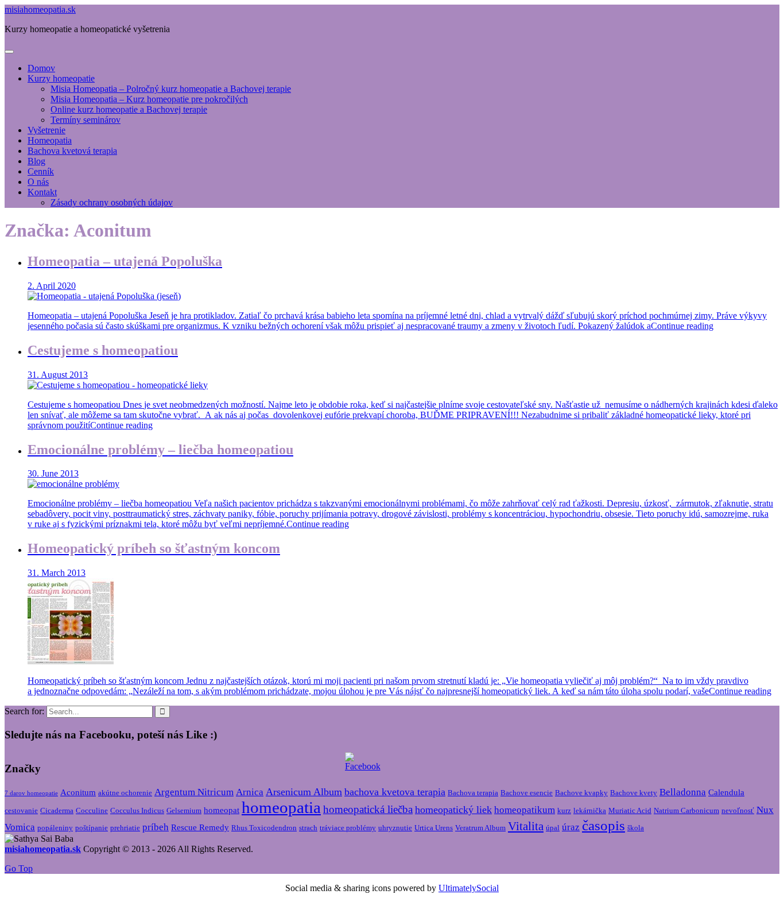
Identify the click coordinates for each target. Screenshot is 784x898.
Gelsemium (183, 810)
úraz (571, 827)
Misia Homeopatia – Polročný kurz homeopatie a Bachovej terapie (171, 89)
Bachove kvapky (581, 792)
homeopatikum (524, 809)
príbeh (155, 827)
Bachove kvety (633, 792)
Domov (41, 68)
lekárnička (589, 810)
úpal (553, 827)
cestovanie (21, 810)
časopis (603, 825)
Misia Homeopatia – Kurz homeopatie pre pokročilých (149, 99)
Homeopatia (50, 140)
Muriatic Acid (629, 810)
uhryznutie (395, 827)
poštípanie (91, 827)
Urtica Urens (433, 827)
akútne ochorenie (125, 792)
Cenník (41, 171)
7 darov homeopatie (31, 793)
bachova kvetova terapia (394, 792)
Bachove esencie (526, 792)
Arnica (249, 792)
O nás (38, 182)
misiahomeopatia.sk (40, 9)
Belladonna (682, 792)
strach (308, 827)
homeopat (221, 810)
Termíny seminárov (86, 120)
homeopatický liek (453, 809)
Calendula (726, 792)
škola (635, 827)
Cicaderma (56, 810)
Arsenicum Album (304, 792)
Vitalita (526, 826)
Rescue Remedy (200, 827)
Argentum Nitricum (194, 792)
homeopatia (281, 807)
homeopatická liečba (368, 809)
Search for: (24, 711)
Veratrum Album (480, 827)
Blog (36, 161)
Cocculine (92, 810)
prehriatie (125, 827)
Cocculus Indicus (137, 810)
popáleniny (55, 827)
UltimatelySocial (468, 888)
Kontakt (42, 192)
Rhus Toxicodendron (264, 827)
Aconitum (78, 792)
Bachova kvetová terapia (72, 151)
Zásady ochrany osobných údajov (112, 202)
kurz (564, 810)
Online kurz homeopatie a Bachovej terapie (129, 109)
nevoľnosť (737, 810)
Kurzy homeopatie (61, 78)
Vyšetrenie (46, 130)
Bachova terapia (473, 792)
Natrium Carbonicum (686, 810)
